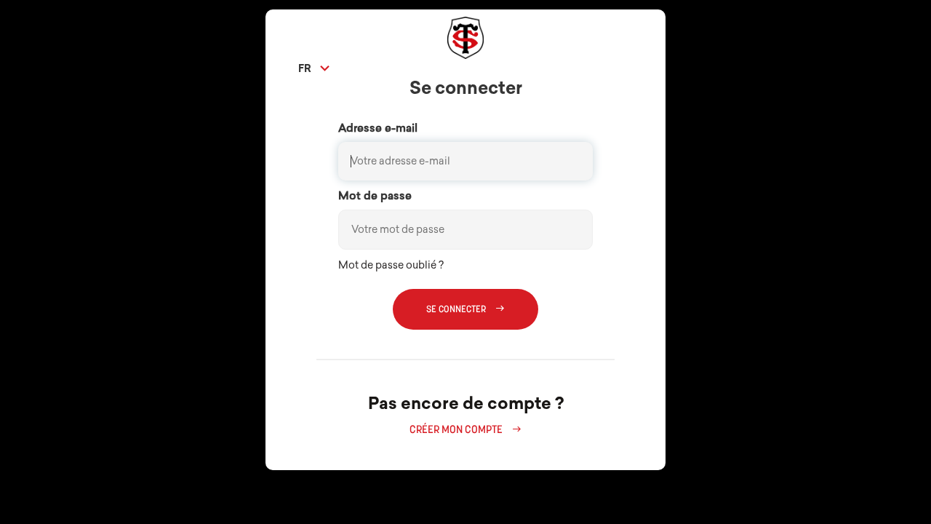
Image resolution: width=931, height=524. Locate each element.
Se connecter (465, 308)
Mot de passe (375, 196)
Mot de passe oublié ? (391, 266)
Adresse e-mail (377, 129)
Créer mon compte (465, 430)
